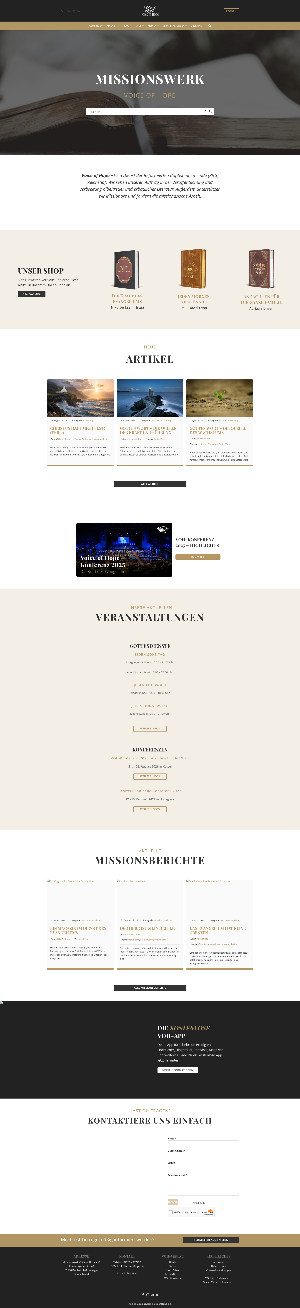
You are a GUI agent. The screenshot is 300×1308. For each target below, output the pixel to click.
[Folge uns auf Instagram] (147, 1294)
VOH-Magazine (173, 1278)
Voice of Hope (133, 934)
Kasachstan (215, 944)
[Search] (209, 26)
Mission (85, 939)
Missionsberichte (91, 920)
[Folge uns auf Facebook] (143, 1294)
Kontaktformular (127, 1273)
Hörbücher (172, 1270)
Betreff (171, 1162)
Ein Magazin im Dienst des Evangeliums (78, 930)
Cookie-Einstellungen (218, 1270)
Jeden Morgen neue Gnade (194, 298)
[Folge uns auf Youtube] (157, 1294)
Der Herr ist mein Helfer (147, 928)
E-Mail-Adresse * (176, 1150)
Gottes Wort (159, 439)
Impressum (218, 1262)
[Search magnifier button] (210, 112)
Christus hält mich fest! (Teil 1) (77, 430)
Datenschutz (218, 1266)
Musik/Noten (172, 1274)
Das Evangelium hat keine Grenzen (218, 930)
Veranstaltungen (174, 25)
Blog (126, 25)
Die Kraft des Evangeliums (127, 298)
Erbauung (88, 420)
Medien (152, 25)
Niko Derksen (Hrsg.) (127, 307)
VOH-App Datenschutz (218, 1278)
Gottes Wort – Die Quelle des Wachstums (218, 430)
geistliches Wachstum (208, 444)
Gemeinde (95, 25)
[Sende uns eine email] (152, 1294)
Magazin (112, 25)
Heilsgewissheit (100, 439)
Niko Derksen (63, 439)
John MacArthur (134, 439)
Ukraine (233, 944)
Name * (172, 1138)
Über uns (196, 25)
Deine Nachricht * (177, 1175)
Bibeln (173, 1262)
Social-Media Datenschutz (218, 1282)
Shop (139, 25)
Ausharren (87, 439)
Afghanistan (133, 939)
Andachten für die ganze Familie (261, 299)
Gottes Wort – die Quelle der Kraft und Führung (148, 430)
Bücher (155, 420)
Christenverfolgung (149, 939)
